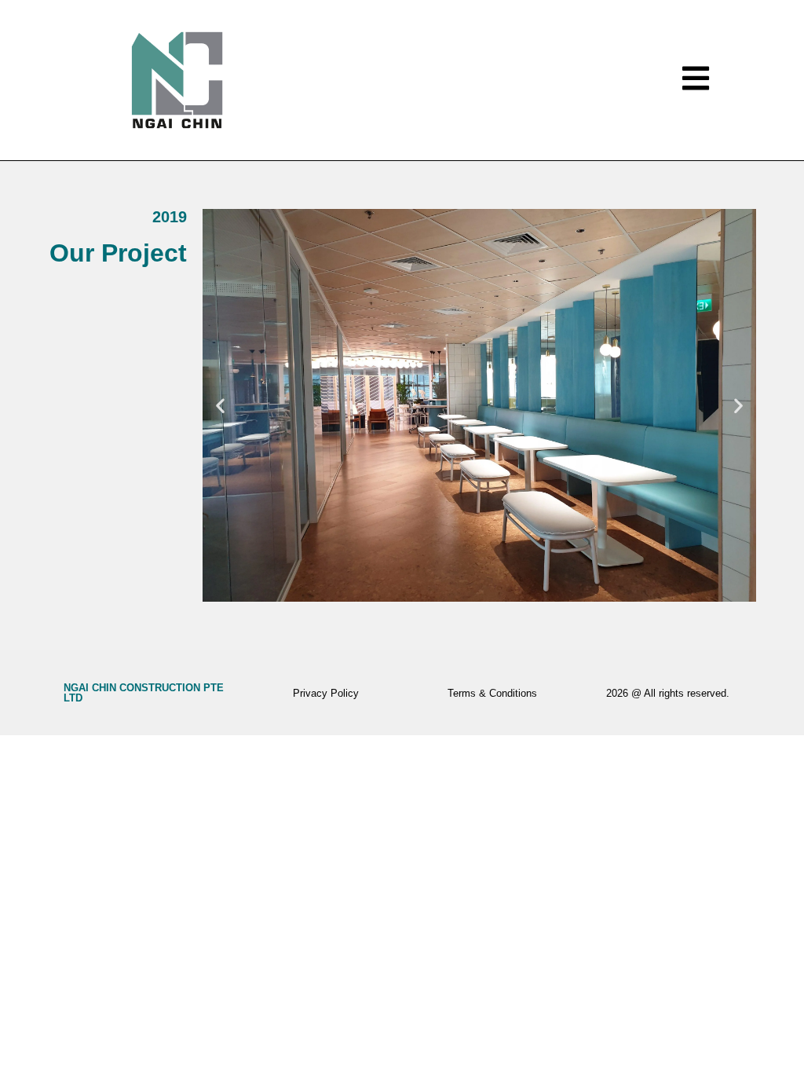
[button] (220, 406)
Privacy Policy (326, 693)
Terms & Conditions (492, 693)
